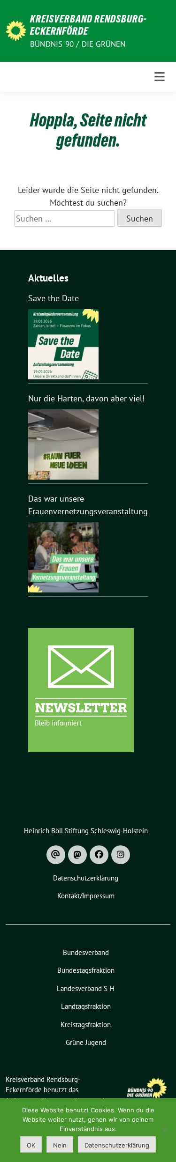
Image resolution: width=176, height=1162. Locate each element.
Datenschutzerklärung (116, 1145)
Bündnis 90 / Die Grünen (78, 44)
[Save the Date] (63, 344)
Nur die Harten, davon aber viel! (86, 398)
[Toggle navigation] (159, 77)
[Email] (55, 854)
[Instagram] (120, 854)
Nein (60, 1145)
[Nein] (164, 1130)
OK (31, 1145)
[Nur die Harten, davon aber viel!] (63, 444)
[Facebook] (99, 854)
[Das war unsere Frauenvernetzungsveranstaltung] (63, 557)
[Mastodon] (77, 854)
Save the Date (53, 298)
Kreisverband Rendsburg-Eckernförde (88, 25)
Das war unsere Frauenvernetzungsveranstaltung (88, 505)
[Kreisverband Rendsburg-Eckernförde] (16, 29)
